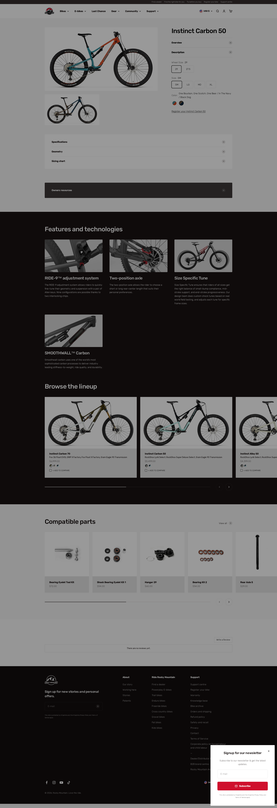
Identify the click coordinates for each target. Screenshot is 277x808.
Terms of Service (240, 797)
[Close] (268, 751)
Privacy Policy (258, 795)
